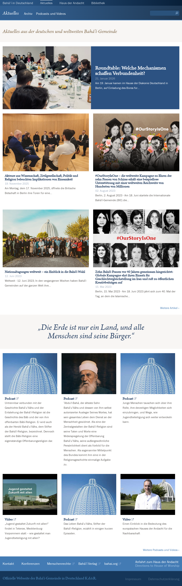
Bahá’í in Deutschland (18, 3)
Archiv (28, 14)
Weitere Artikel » (169, 308)
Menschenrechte (59, 564)
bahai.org (110, 564)
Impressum (133, 579)
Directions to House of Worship (157, 565)
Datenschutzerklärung (163, 579)
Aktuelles (46, 3)
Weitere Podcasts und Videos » (161, 550)
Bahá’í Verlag (87, 564)
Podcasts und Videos (51, 14)
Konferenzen (31, 564)
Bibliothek (98, 3)
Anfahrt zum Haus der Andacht (156, 562)
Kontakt (8, 564)
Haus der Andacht (72, 3)
